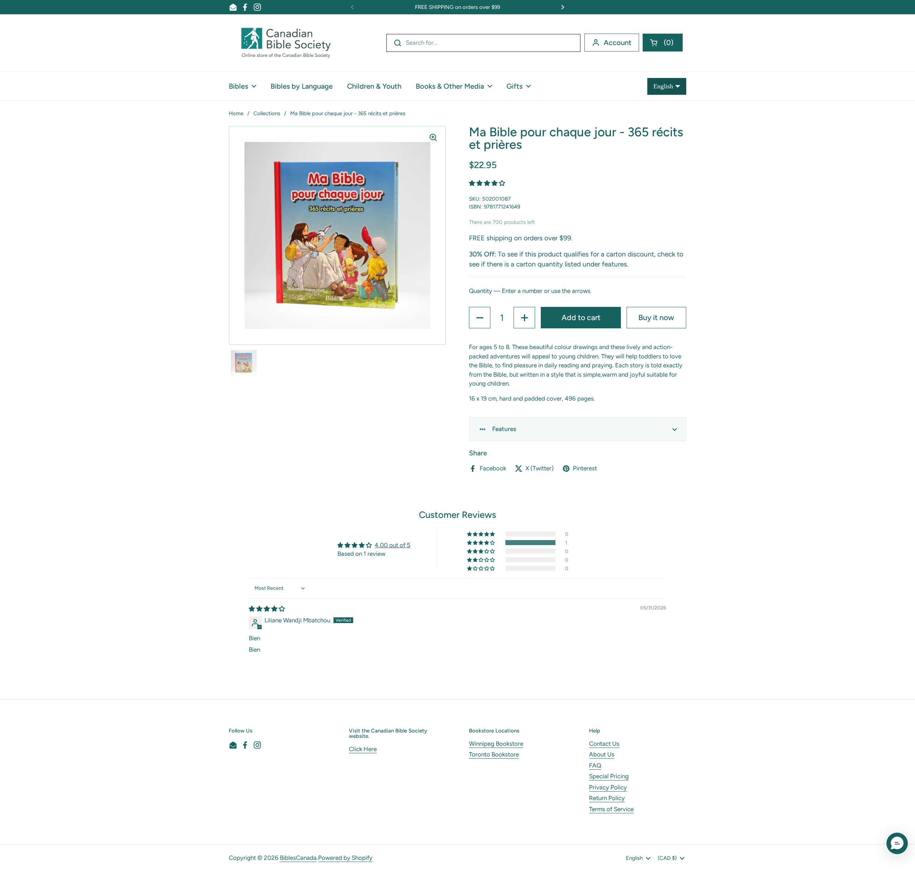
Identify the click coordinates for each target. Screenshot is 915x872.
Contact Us (604, 743)
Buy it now (656, 317)
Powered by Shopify (345, 857)
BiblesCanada (298, 857)
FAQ (595, 765)
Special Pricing (609, 776)
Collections (266, 113)
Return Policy (607, 798)
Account (618, 42)
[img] (267, 608)
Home (236, 113)
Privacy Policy (608, 787)
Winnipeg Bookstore (496, 743)
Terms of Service (611, 809)
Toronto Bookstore (494, 754)
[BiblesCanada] (286, 43)
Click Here (363, 749)
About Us (601, 754)
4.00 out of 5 (392, 545)
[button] (663, 43)
